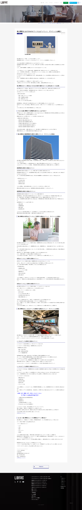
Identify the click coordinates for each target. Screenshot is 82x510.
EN (80, 2)
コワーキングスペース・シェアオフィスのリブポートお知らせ (41, 478)
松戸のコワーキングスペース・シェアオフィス (39, 485)
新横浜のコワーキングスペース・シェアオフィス (39, 483)
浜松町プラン (63, 478)
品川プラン (63, 479)
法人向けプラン (63, 486)
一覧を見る (41, 466)
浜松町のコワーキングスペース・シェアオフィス (39, 480)
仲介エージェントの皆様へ (36, 497)
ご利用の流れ (34, 492)
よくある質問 (34, 494)
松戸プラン (63, 482)
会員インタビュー (34, 490)
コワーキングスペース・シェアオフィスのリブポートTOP (41, 476)
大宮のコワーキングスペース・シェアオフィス (39, 487)
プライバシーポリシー (35, 499)
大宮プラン (63, 484)
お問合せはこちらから (21, 413)
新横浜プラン (63, 481)
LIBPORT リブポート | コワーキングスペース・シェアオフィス (4, 2)
